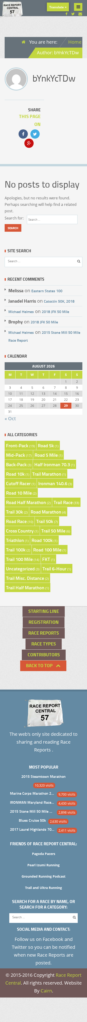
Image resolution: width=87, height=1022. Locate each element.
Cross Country (20, 530)
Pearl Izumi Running (43, 865)
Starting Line (43, 611)
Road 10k (15, 474)
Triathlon (15, 540)
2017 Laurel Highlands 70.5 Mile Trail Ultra (32, 829)
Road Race (16, 521)
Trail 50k (44, 521)
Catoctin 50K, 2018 (59, 301)
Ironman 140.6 (52, 483)
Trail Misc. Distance (25, 578)
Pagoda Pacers (43, 854)
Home (74, 42)
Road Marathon (46, 511)
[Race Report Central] (11, 14)
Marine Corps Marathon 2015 (32, 793)
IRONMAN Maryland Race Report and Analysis (32, 802)
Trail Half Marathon (25, 587)
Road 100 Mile (47, 549)
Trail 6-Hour (54, 568)
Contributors (44, 654)
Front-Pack (17, 445)
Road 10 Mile (19, 493)
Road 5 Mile (46, 455)
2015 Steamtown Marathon (43, 776)
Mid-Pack (15, 455)
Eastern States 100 (46, 290)
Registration (44, 622)
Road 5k (46, 445)
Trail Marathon (46, 474)
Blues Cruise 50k (32, 820)
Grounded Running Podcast (43, 876)
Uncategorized (20, 568)
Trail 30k (14, 511)
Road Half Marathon (26, 502)
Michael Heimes (21, 311)
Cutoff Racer (18, 483)
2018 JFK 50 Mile (55, 311)
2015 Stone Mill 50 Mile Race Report (32, 811)
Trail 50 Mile (53, 530)
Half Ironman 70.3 (52, 464)
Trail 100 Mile (19, 559)
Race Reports (43, 633)
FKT (46, 559)
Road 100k (42, 540)
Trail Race (63, 502)
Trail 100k (16, 549)
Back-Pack (16, 464)
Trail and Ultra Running (43, 887)
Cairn (46, 991)
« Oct (10, 418)
